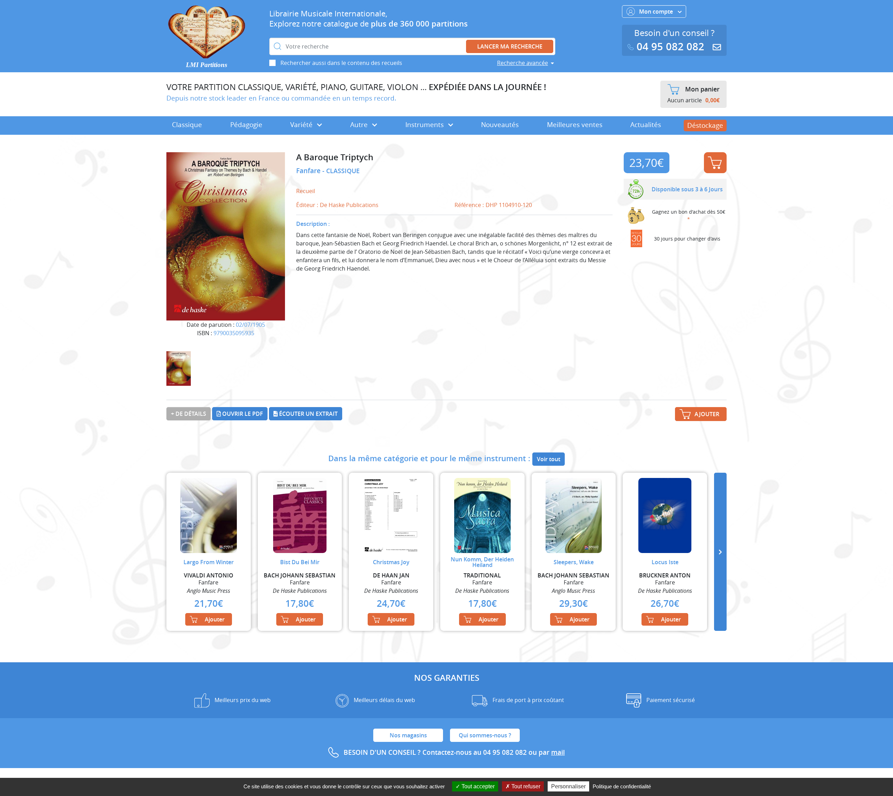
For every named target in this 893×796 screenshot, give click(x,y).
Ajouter (715, 162)
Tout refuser (525, 786)
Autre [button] (359, 124)
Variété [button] (302, 124)
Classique (187, 124)
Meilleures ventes (574, 124)
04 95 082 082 (670, 46)
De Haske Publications (349, 205)
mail (558, 752)
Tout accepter (477, 786)
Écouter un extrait (308, 414)
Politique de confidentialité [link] (622, 786)
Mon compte (656, 11)
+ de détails (188, 414)
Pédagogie (246, 124)
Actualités (645, 124)
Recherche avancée (522, 63)
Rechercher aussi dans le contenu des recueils (341, 63)
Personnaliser (568, 786)
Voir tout (548, 459)
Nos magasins (408, 735)
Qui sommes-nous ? (485, 735)
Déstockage (705, 125)
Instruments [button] (425, 124)
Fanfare (309, 170)
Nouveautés (500, 124)
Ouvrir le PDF (242, 414)
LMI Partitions (206, 64)
